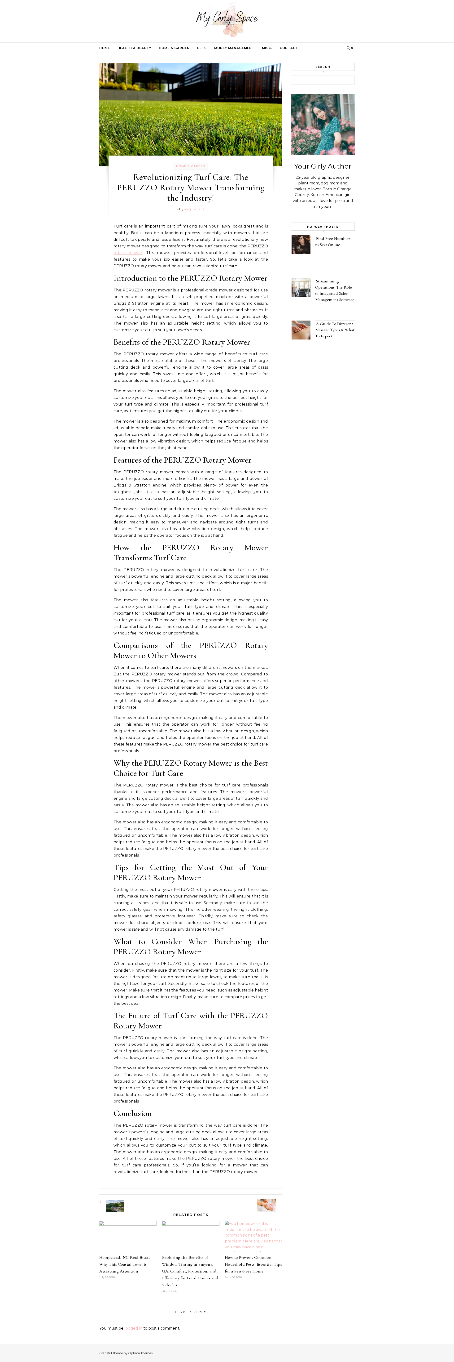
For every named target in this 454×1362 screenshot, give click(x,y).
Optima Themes (140, 1353)
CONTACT (289, 48)
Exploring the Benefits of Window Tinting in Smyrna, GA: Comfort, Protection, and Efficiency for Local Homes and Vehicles (190, 1271)
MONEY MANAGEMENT (234, 48)
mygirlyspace (194, 209)
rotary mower (128, 252)
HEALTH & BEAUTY (134, 48)
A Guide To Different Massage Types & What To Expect (334, 330)
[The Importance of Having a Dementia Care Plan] (271, 1201)
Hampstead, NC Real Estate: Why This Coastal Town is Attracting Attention (125, 1264)
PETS (202, 48)
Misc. (267, 48)
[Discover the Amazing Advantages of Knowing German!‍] (110, 1202)
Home (104, 48)
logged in (133, 1328)
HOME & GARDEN (174, 48)
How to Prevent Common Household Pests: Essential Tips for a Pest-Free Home (253, 1264)
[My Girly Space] (227, 20)
